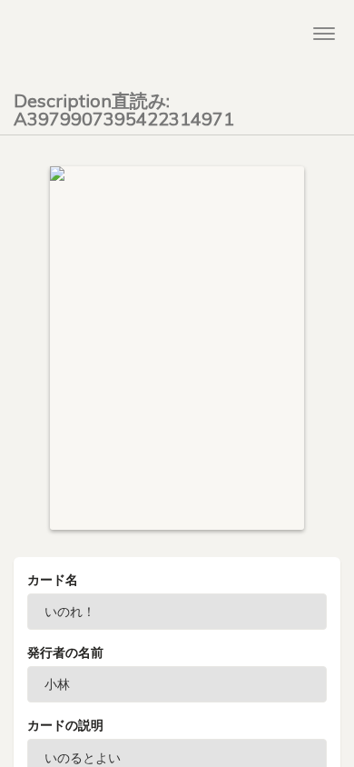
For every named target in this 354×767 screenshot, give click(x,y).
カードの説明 (65, 725)
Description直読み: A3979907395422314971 (124, 106)
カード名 (52, 580)
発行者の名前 (65, 652)
